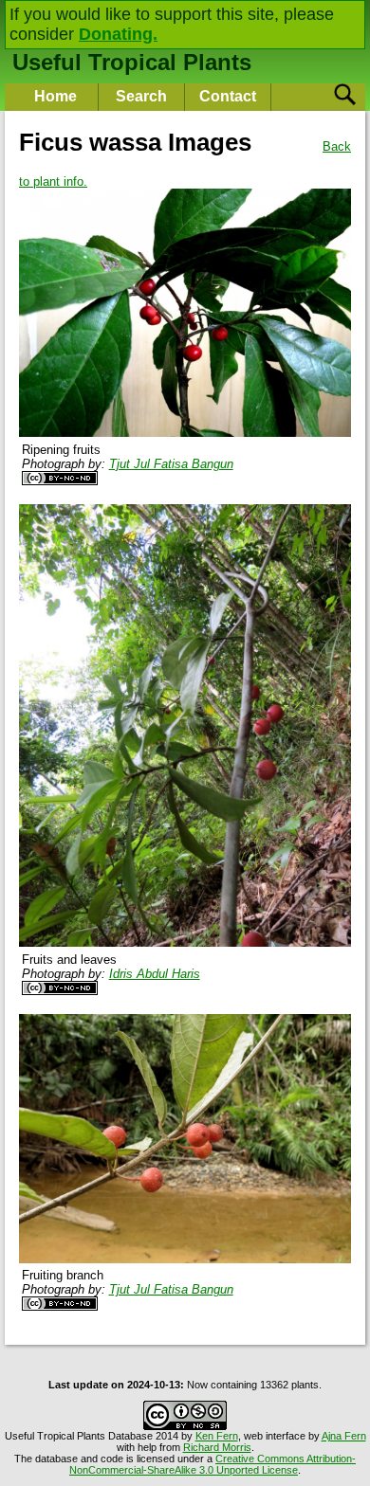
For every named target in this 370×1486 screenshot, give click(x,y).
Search (141, 96)
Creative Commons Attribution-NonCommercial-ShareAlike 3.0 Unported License (212, 1464)
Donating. (118, 34)
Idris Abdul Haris (154, 974)
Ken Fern (216, 1435)
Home (55, 96)
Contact (227, 96)
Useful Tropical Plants (131, 62)
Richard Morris (217, 1447)
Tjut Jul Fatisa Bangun (171, 464)
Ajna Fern (344, 1435)
